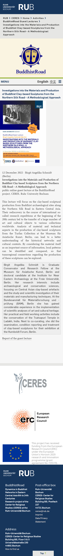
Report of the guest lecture (17, 338)
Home (26, 18)
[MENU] (60, 81)
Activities (38, 18)
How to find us (12, 549)
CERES (15, 18)
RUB (5, 18)
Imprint (39, 514)
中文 (53, 81)
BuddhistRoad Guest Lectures (20, 21)
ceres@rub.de (42, 511)
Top (42, 553)
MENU (5, 81)
